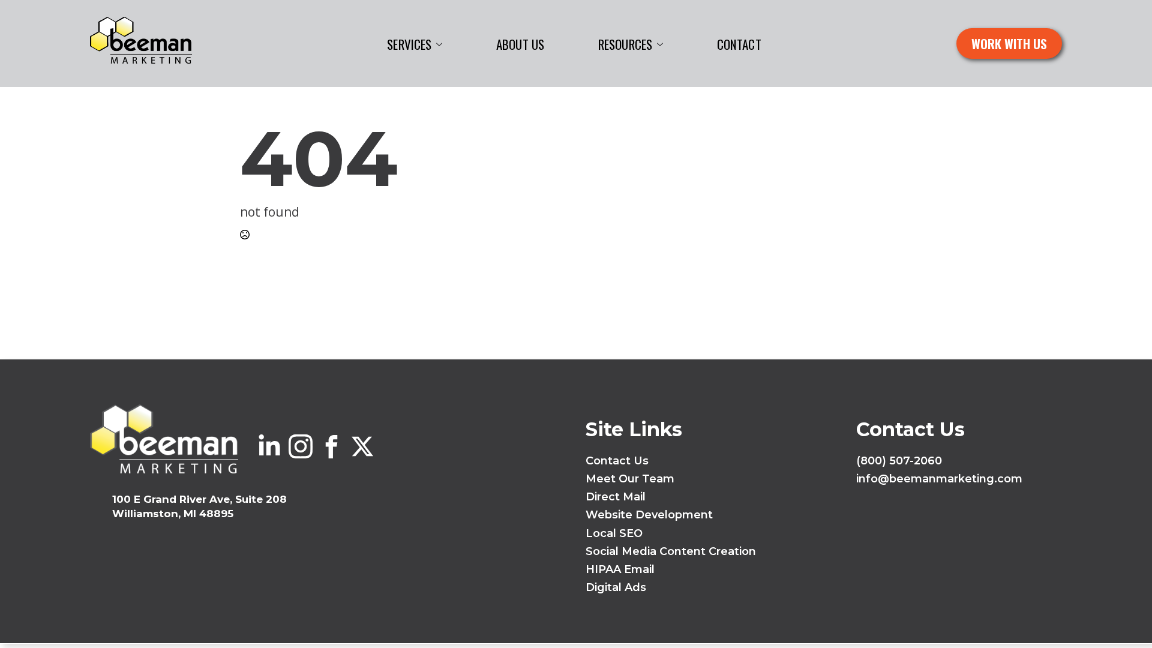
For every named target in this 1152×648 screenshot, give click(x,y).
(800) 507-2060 (899, 460)
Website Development (649, 514)
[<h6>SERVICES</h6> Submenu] (442, 44)
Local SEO (614, 533)
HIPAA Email (620, 569)
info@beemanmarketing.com (939, 478)
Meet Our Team (630, 478)
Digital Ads (616, 587)
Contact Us (617, 460)
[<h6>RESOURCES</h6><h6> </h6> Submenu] (663, 44)
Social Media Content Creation (671, 551)
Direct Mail (616, 496)
